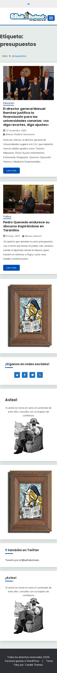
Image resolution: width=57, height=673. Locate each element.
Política (7, 216)
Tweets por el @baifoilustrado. (22, 560)
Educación (8, 103)
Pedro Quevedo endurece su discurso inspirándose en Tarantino (26, 226)
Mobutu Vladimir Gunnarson (20, 134)
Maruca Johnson (33, 236)
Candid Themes (34, 664)
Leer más (11, 170)
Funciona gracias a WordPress (22, 660)
